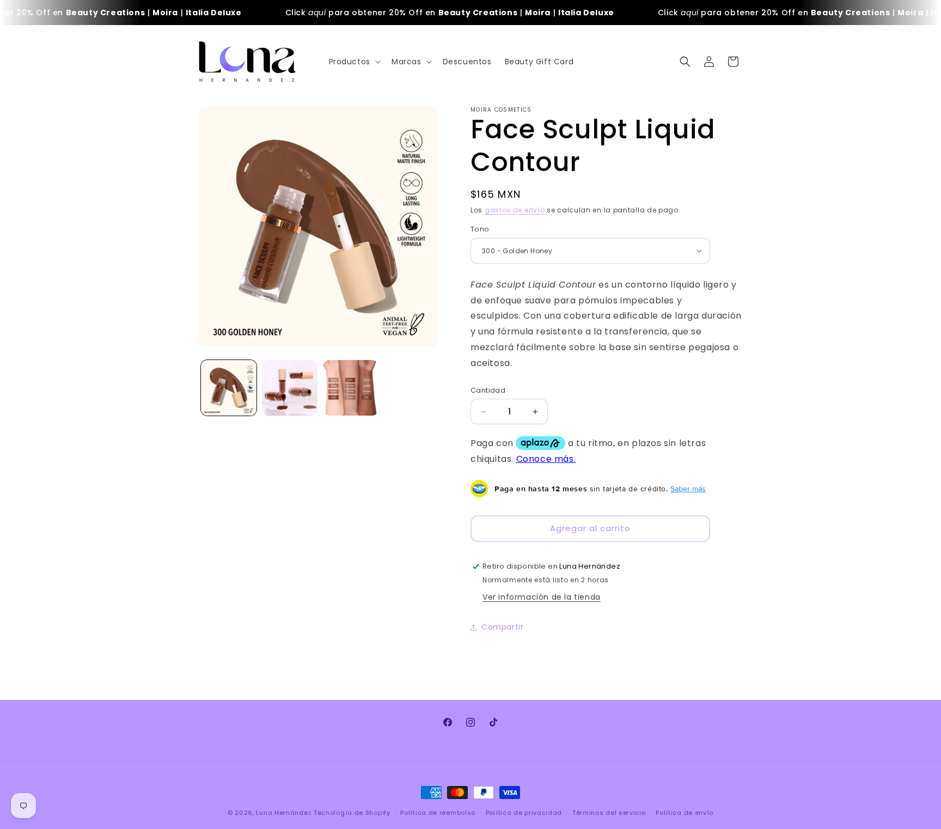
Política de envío (684, 812)
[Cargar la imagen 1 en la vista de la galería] (228, 388)
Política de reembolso (437, 812)
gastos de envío (515, 210)
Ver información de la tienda (541, 597)
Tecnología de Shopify (352, 812)
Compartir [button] (502, 626)
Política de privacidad (524, 812)
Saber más (688, 488)
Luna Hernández (285, 812)
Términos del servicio (609, 812)
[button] (353, 61)
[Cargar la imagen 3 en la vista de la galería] (350, 388)
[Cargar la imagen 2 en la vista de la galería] (289, 388)
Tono (480, 229)
